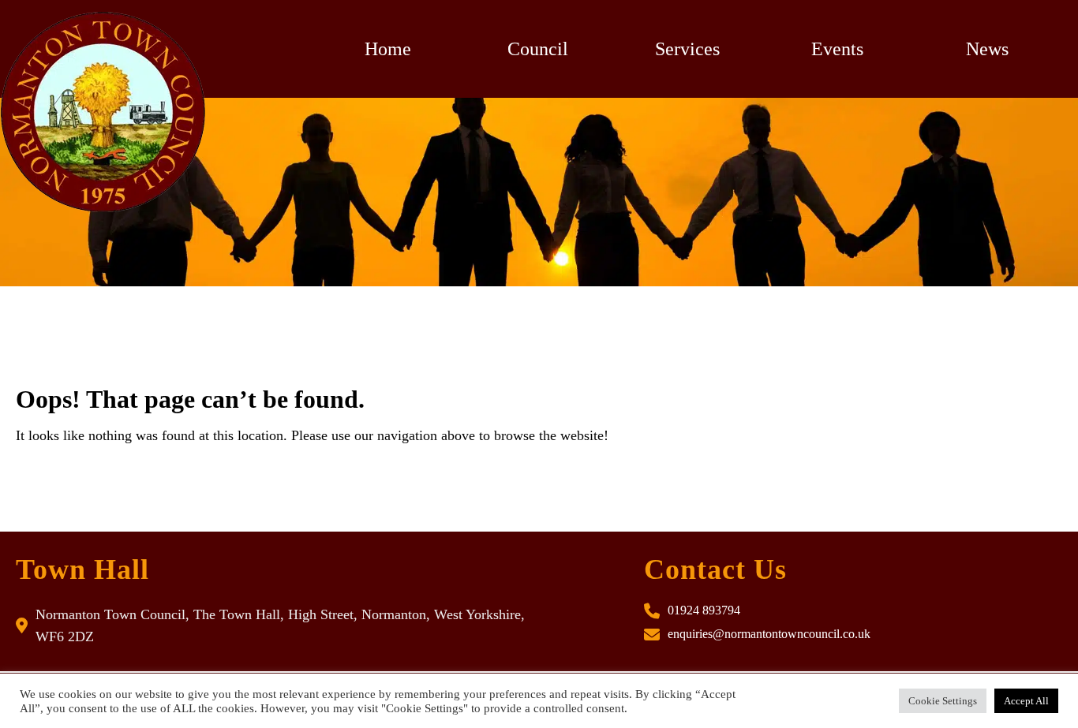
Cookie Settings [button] (942, 701)
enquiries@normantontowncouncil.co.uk (769, 633)
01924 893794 (704, 610)
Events (837, 49)
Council (537, 49)
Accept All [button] (1026, 701)
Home (388, 49)
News (987, 49)
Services (687, 49)
